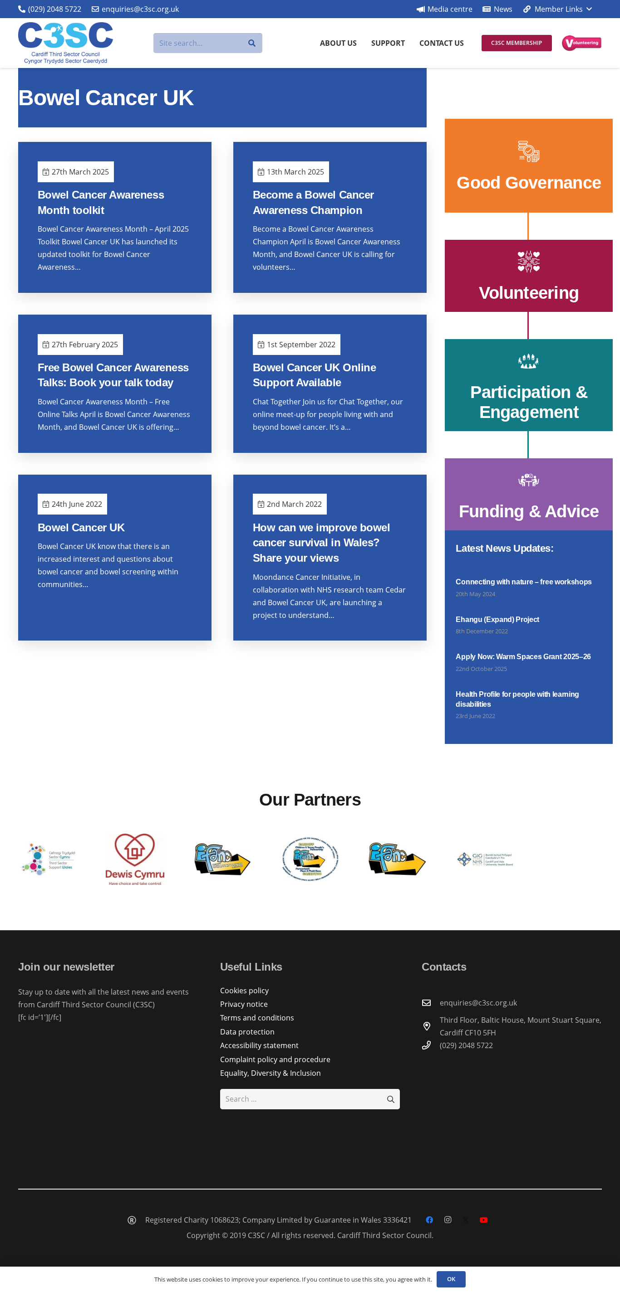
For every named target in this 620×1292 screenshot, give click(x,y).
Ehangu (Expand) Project (497, 619)
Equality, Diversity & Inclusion (270, 1073)
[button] (557, 9)
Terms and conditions (257, 1018)
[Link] (529, 166)
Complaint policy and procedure (275, 1059)
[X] (466, 1220)
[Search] (252, 43)
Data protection (247, 1032)
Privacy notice (244, 1004)
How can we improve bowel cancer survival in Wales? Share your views (321, 542)
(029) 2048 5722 (466, 1045)
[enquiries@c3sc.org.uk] (431, 1002)
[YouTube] (484, 1220)
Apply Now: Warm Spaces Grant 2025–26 (523, 657)
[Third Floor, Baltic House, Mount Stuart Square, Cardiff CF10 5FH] (431, 1026)
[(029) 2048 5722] (431, 1045)
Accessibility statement (259, 1045)
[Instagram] (447, 1220)
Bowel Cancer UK (81, 527)
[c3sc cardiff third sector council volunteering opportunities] (582, 43)
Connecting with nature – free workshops (524, 582)
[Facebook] (429, 1220)
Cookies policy (244, 991)
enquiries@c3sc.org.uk (478, 1003)
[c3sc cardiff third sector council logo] (65, 43)
